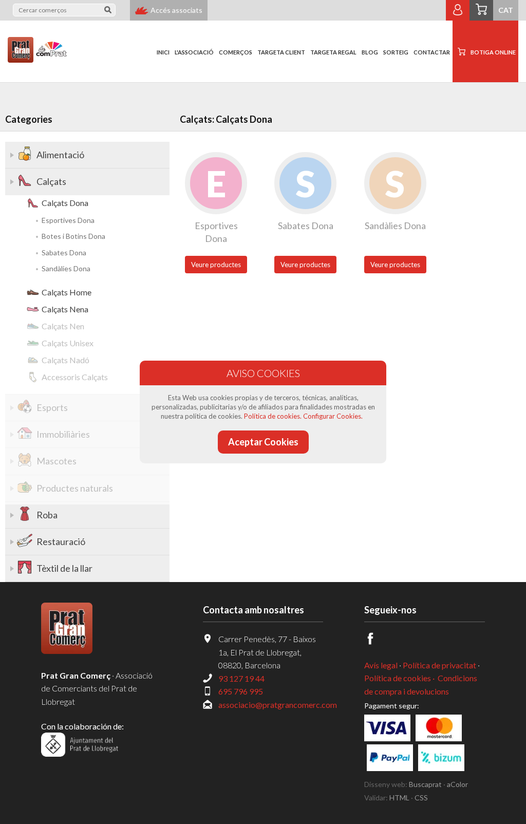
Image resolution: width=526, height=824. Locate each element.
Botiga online (493, 52)
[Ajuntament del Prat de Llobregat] (79, 753)
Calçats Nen (63, 326)
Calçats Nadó (65, 360)
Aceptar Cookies (263, 441)
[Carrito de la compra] (481, 10)
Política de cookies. (273, 416)
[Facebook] (376, 641)
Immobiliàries (63, 434)
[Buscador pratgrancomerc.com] (107, 11)
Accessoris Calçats (75, 377)
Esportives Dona (68, 220)
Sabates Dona (64, 252)
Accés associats (176, 10)
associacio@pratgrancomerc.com (277, 704)
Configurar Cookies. (333, 416)
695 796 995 (240, 691)
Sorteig (395, 52)
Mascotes (56, 460)
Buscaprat (425, 784)
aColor (457, 784)
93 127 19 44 (241, 678)
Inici (163, 52)
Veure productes (216, 264)
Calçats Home (66, 292)
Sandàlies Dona (66, 268)
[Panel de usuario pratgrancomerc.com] (457, 15)
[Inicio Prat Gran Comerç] (66, 651)
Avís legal (381, 665)
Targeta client (281, 52)
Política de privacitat (439, 665)
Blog (370, 52)
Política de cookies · (400, 678)
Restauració (60, 541)
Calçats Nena (65, 309)
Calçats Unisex (67, 343)
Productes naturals (74, 488)
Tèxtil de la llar (64, 568)
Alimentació (60, 154)
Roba (47, 514)
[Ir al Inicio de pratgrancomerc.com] (33, 44)
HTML (399, 797)
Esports (52, 407)
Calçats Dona (65, 203)
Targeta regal (333, 52)
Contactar (432, 52)
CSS (421, 797)
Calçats (51, 181)
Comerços (235, 52)
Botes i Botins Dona (73, 236)
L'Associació (194, 52)
